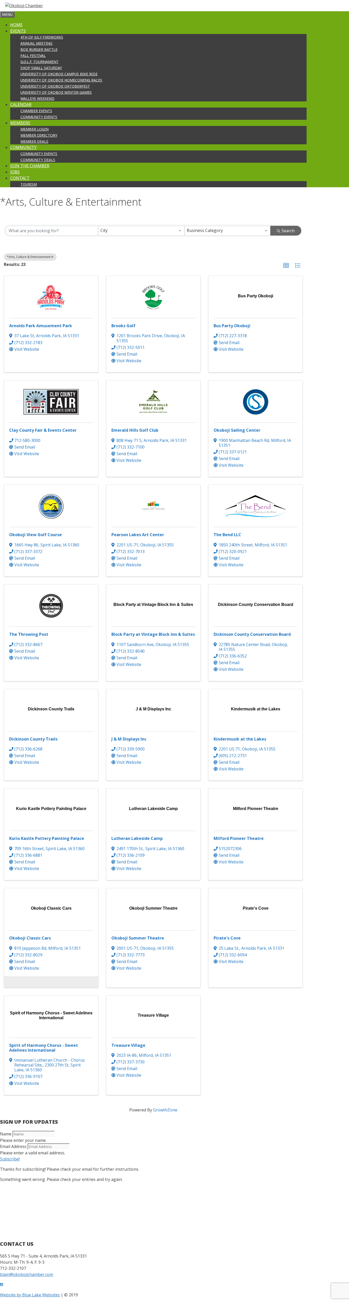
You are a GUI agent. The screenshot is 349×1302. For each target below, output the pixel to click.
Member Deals (34, 141)
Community (23, 147)
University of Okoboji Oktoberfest (55, 86)
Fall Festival (33, 55)
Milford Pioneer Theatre (239, 838)
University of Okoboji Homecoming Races (61, 80)
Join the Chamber (29, 166)
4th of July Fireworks (41, 37)
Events (18, 31)
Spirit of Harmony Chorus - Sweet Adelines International (43, 1047)
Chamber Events (36, 110)
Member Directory (38, 135)
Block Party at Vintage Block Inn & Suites (153, 634)
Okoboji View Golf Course (35, 534)
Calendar (20, 104)
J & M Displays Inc (128, 739)
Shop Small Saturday (41, 67)
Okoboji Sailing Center (237, 430)
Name (5, 1134)
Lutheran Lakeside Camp (137, 838)
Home (16, 25)
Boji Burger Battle (38, 49)
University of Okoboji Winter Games (56, 92)
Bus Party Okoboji (232, 326)
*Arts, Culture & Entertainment (29, 257)
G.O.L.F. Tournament (39, 61)
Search (288, 230)
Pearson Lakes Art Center (137, 534)
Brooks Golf (123, 326)
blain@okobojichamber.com (26, 1274)
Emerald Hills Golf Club (134, 430)
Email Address (13, 1146)
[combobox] (141, 231)
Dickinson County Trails (33, 739)
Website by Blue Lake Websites (30, 1295)
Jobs (15, 172)
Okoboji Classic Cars (30, 938)
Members (20, 123)
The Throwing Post (28, 634)
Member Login (34, 129)
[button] (286, 266)
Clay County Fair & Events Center (43, 430)
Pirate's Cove (227, 938)
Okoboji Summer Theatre (137, 938)
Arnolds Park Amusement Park (40, 326)
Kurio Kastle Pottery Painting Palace (46, 838)
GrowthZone (165, 1110)
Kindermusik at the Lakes (240, 739)
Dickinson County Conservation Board (252, 634)
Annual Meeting (36, 43)
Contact (20, 178)
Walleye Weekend (37, 98)
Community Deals (37, 159)
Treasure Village (128, 1045)
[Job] (10, 981)
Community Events (38, 116)
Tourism (28, 184)
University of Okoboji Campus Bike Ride (59, 74)
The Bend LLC (227, 534)
